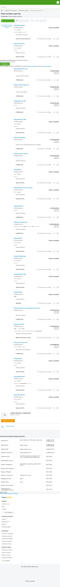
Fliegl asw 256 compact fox (21, 85)
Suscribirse (5, 64)
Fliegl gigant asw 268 (19, 101)
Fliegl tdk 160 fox (18, 206)
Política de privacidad (7, 536)
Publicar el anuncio (8, 420)
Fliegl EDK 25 (17, 169)
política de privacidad (32, 66)
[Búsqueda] (57, 6)
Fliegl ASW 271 (4, 440)
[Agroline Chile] (9, 2)
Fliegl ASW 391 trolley (20, 256)
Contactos (4, 509)
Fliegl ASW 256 (4, 445)
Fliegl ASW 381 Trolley (20, 119)
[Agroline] (2, 10)
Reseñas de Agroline (7, 541)
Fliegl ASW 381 (18, 238)
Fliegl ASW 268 (4, 449)
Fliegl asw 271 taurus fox (21, 342)
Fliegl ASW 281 (18, 292)
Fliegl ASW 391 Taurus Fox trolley (23, 187)
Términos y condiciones (7, 533)
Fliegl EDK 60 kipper (19, 25)
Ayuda (3, 506)
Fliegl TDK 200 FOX (19, 43)
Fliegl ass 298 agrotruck (20, 222)
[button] (58, 2)
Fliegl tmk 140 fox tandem (21, 153)
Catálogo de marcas (6, 543)
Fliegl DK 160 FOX (19, 324)
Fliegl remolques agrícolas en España (9, 493)
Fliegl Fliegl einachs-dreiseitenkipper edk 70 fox (27, 308)
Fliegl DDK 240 (18, 358)
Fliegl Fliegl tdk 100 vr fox (21, 68)
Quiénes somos (5, 504)
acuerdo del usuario (46, 66)
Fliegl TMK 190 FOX (19, 376)
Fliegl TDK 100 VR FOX (6, 452)
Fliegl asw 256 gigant (19, 137)
